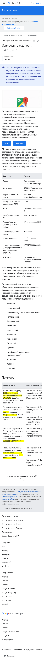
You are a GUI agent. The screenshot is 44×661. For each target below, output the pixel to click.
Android (19, 143)
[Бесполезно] (38, 41)
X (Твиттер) (6, 562)
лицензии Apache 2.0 (9, 496)
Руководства (9, 10)
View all (5, 604)
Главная (5, 36)
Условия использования (12, 649)
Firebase (5, 585)
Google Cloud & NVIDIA (10, 536)
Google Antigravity (9, 592)
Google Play (6, 600)
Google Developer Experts (12, 528)
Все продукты (7, 639)
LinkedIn (5, 558)
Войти (38, 3)
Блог (4, 547)
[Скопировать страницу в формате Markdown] (12, 50)
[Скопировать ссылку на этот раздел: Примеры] (17, 377)
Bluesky (5, 551)
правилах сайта (8, 499)
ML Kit (16, 3)
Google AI (5, 636)
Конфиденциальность (33, 649)
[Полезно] (34, 41)
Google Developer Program (12, 520)
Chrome (5, 581)
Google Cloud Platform (10, 632)
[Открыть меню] (3, 3)
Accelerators (7, 532)
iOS (6, 143)
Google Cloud (7, 596)
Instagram (6, 554)
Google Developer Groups (11, 524)
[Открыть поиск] (32, 2)
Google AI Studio (8, 589)
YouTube (5, 566)
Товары (14, 36)
